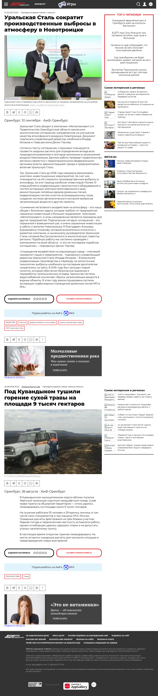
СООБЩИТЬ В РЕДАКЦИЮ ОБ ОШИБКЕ (100, 643)
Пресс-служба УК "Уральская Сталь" (47, 105)
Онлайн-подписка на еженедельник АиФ (88, 636)
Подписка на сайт (120, 636)
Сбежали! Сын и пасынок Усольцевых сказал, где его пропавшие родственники (136, 437)
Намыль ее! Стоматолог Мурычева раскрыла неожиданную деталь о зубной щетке (134, 407)
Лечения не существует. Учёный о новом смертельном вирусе (134, 133)
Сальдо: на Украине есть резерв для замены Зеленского (134, 192)
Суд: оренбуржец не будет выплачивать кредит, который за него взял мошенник (129, 60)
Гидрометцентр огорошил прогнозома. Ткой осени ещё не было (135, 203)
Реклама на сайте (85, 639)
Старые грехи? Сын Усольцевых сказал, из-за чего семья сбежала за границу (135, 114)
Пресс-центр (58, 636)
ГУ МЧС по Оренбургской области (23, 476)
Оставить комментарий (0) (79, 299)
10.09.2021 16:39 (11, 12)
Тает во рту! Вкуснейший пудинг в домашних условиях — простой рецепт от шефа (134, 145)
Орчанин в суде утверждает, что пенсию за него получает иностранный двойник (129, 48)
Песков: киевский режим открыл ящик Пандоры (132, 162)
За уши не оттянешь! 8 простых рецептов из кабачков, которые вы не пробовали (136, 104)
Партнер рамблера (52, 685)
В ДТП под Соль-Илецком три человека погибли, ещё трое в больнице (129, 35)
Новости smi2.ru (14, 377)
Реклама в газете (105, 639)
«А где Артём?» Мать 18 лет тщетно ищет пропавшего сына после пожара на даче (134, 427)
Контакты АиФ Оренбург (61, 639)
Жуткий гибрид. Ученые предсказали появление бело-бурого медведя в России (136, 447)
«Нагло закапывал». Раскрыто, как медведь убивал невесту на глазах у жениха (135, 396)
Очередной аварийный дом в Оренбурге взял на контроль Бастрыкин (129, 23)
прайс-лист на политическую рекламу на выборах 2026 (53, 643)
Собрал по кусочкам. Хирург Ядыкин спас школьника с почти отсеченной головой (135, 417)
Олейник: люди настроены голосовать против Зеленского (132, 172)
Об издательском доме (37, 636)
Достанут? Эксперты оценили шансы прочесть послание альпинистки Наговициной (135, 124)
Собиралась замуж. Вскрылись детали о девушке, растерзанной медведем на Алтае (133, 94)
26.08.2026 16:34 (11, 387)
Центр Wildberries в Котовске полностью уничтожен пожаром (132, 182)
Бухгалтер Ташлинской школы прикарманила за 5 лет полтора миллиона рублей (129, 72)
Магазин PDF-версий (36, 639)
